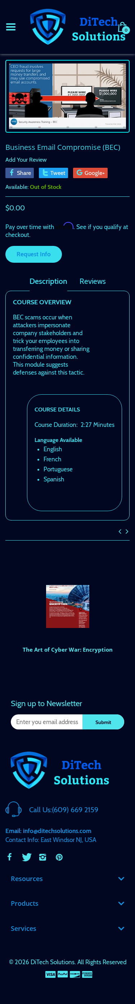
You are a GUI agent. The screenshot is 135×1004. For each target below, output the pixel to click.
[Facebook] (9, 857)
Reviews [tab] (93, 281)
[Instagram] (42, 857)
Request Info (34, 254)
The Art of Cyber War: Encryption (68, 649)
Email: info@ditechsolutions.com (48, 830)
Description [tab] (48, 281)
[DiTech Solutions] (77, 26)
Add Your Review (26, 159)
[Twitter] (26, 857)
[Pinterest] (59, 857)
